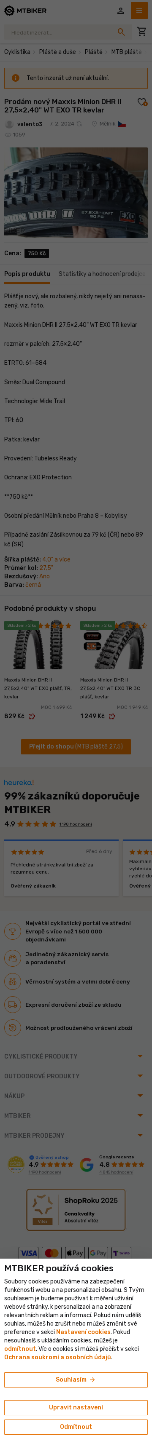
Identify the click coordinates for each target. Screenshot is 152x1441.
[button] (20, 1349)
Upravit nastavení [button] (76, 1407)
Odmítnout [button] (76, 1426)
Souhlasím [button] (76, 1380)
